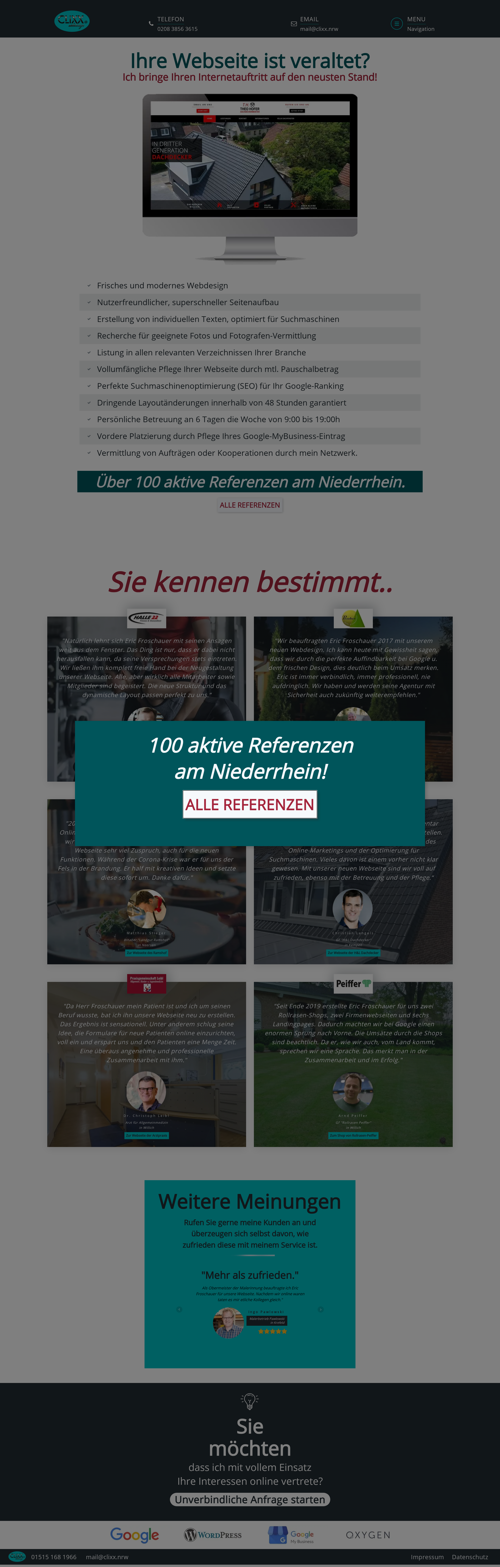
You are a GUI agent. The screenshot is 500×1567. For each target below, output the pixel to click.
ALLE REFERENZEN (250, 804)
